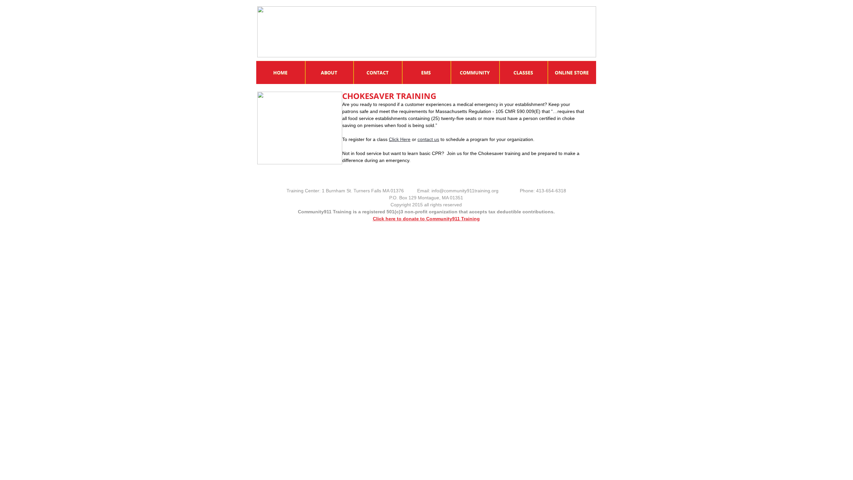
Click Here (400, 139)
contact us (428, 139)
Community (475, 72)
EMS (426, 72)
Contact (378, 72)
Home (280, 72)
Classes (523, 72)
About (329, 72)
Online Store (572, 72)
